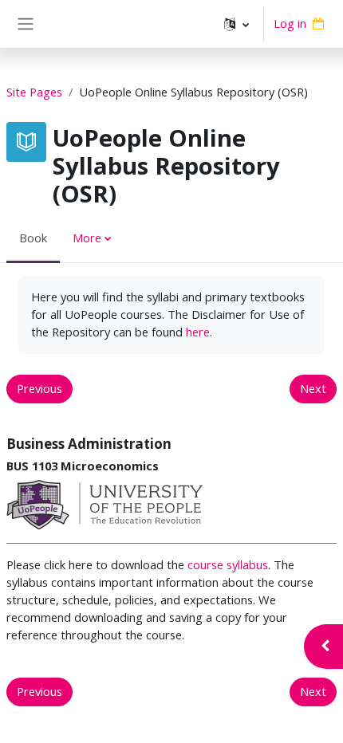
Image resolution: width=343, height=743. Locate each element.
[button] (236, 24)
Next (313, 388)
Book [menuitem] (33, 238)
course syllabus (227, 564)
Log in (290, 23)
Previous (39, 388)
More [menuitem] (87, 238)
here (198, 332)
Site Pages (34, 92)
